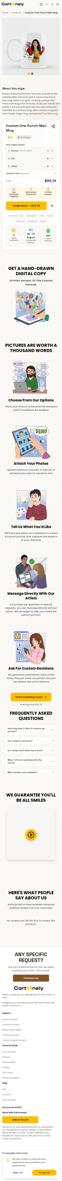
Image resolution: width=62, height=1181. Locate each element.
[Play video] (31, 835)
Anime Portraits (10, 1019)
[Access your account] (52, 4)
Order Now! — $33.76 (26, 206)
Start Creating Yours (29, 697)
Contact (6, 1094)
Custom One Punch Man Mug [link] (41, 12)
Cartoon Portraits (11, 1024)
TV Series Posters (10, 1035)
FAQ (4, 1089)
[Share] (53, 126)
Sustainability (9, 1062)
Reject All (18, 1172)
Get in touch (20, 1119)
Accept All (44, 1172)
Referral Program (10, 1077)
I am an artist (9, 1099)
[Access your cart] (46, 4)
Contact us (31, 978)
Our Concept (9, 1051)
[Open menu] (57, 4)
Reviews (6, 1057)
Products (16, 12)
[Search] (41, 4)
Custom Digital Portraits (14, 1040)
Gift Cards (7, 1072)
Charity (6, 1067)
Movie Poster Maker (12, 1029)
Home (5, 12)
